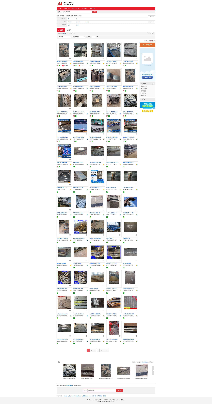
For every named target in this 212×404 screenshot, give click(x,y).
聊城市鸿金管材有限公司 (78, 63)
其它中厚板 (72, 396)
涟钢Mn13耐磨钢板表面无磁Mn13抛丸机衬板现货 (87, 378)
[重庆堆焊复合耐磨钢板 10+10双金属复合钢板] (105, 370)
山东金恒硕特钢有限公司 (128, 215)
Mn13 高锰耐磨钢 (127, 263)
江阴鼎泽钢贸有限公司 (111, 290)
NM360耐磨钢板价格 (111, 187)
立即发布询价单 (69, 385)
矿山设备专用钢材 (77, 263)
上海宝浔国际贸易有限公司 (112, 240)
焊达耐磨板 (143, 90)
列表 (60, 33)
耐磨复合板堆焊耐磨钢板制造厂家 (79, 61)
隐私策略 (112, 400)
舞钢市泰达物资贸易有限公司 (62, 265)
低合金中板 (99, 396)
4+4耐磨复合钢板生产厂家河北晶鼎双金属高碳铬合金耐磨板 (62, 314)
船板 (69, 396)
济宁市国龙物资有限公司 (78, 164)
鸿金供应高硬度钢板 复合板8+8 (95, 86)
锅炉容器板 (78, 396)
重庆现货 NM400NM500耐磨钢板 (79, 112)
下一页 (105, 350)
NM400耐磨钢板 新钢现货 (95, 187)
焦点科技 (108, 401)
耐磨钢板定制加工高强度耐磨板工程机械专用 (95, 263)
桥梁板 (104, 396)
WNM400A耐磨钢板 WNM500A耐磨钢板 (112, 162)
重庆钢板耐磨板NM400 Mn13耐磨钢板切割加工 (129, 162)
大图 (65, 33)
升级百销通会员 (144, 362)
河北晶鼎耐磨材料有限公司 (62, 316)
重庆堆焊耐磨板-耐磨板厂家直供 (129, 86)
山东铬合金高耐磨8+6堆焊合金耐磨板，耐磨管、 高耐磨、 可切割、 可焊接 (112, 213)
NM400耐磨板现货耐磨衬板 (129, 187)
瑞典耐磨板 (143, 92)
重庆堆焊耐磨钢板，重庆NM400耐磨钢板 (79, 339)
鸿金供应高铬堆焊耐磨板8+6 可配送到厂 (95, 61)
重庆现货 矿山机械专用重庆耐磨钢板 (112, 86)
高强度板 (91, 396)
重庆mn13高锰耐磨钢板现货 (62, 112)
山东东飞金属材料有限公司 (79, 240)
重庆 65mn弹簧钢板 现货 (112, 112)
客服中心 (100, 400)
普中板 (94, 396)
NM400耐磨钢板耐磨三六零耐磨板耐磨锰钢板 (62, 137)
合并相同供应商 (150, 33)
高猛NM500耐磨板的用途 (128, 339)
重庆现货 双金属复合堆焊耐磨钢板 (95, 112)
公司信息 (68, 30)
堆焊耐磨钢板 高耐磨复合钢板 (79, 162)
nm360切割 (143, 93)
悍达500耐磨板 (144, 86)
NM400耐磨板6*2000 (95, 339)
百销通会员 (71, 33)
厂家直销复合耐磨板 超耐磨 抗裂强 (79, 86)
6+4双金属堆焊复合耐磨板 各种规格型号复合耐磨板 (129, 314)
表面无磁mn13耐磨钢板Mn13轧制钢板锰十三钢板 (129, 137)
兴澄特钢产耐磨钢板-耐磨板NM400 (95, 314)
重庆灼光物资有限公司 (62, 63)
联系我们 (95, 400)
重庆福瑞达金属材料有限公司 (129, 164)
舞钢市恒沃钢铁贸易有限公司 (95, 164)
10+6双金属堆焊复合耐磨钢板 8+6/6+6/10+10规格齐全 (79, 314)
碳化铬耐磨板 (144, 88)
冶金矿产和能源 (69, 15)
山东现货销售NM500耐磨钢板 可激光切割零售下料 (129, 213)
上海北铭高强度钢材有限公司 (95, 341)
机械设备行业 (75, 8)
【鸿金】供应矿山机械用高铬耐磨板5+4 (129, 61)
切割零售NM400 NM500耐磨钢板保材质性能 (62, 238)
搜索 (95, 12)
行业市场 (92, 8)
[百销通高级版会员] (57, 65)
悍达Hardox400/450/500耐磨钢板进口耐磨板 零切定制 (79, 238)
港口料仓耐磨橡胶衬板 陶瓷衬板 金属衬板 (62, 213)
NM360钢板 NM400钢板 (95, 162)
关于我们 (89, 400)
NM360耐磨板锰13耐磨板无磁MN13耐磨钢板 (95, 137)
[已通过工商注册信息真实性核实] (59, 65)
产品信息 (60, 30)
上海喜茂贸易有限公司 (128, 265)
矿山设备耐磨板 (109, 238)
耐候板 (65, 396)
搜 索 (119, 390)
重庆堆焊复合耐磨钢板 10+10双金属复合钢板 (62, 61)
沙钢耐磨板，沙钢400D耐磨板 (112, 288)
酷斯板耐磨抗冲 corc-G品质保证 (62, 187)
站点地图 (106, 400)
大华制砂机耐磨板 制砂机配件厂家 (129, 112)
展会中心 (84, 8)
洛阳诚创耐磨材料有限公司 (62, 215)
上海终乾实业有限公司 (95, 189)
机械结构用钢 (85, 396)
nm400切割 (143, 95)
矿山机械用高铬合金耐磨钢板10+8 (62, 86)
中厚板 (75, 15)
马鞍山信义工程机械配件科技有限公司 (129, 114)
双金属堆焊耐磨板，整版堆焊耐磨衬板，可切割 (95, 213)
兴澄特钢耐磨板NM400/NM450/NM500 (129, 288)
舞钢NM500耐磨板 (94, 288)
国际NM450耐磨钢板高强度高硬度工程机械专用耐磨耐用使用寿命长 (95, 238)
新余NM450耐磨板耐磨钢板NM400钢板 (62, 162)
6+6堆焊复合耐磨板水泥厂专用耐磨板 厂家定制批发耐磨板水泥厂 (62, 339)
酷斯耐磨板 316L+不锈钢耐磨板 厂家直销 (79, 187)
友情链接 (123, 400)
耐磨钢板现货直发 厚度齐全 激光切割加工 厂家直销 (112, 263)
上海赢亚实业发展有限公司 (95, 316)
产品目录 (62, 15)
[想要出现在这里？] (147, 64)
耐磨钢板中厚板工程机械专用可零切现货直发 (62, 288)
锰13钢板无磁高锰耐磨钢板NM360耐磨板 (79, 137)
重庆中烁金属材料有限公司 (79, 341)
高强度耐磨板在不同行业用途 (112, 314)
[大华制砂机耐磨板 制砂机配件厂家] (69, 370)
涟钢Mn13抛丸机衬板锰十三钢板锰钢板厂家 (112, 137)
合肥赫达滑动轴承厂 (61, 189)
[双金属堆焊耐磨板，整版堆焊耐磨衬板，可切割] (141, 370)
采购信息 (66, 8)
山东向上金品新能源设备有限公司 (95, 215)
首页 (59, 8)
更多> (152, 83)
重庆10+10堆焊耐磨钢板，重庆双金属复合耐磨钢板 (112, 339)
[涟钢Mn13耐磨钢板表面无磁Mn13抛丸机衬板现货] (87, 370)
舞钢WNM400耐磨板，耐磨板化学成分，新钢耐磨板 (62, 263)
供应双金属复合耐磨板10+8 (112, 61)
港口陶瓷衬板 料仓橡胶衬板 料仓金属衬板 (79, 213)
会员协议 (117, 400)
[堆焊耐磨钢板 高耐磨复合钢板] (123, 371)
